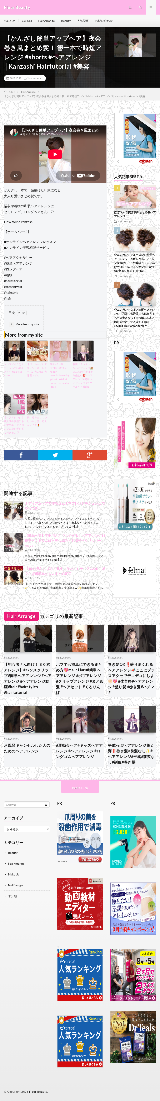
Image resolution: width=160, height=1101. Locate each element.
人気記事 (83, 20)
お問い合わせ (104, 20)
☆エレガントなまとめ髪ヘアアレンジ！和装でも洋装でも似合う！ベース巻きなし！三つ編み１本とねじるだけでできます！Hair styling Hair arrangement (134, 317)
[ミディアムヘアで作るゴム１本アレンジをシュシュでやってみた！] (13, 510)
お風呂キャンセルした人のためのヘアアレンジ (27, 748)
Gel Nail (27, 20)
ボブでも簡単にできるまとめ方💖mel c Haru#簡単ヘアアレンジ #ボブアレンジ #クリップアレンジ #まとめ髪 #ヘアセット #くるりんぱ (80, 678)
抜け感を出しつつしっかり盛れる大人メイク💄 (37, 421)
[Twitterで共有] (55, 455)
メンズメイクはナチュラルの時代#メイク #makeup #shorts (14, 370)
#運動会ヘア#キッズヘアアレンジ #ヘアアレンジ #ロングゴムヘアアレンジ (79, 751)
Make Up (9, 20)
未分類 (12, 896)
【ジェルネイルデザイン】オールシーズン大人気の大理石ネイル (37, 370)
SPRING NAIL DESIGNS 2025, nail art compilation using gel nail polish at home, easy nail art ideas (60, 375)
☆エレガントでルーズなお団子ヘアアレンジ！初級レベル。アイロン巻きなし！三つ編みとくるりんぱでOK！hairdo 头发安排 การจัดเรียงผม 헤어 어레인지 (134, 263)
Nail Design (15, 885)
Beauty (66, 20)
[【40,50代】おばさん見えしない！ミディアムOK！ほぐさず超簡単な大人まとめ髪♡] (13, 575)
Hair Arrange (46, 20)
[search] (46, 805)
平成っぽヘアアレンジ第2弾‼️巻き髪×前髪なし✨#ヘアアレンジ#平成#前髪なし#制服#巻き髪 (131, 753)
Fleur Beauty (38, 1091)
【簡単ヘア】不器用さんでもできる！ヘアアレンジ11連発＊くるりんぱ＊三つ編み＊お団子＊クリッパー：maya (65, 540)
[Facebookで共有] (21, 455)
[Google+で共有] (89, 455)
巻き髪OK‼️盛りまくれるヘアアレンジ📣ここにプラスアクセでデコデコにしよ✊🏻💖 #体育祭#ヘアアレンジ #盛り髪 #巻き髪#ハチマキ (131, 678)
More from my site (25, 324)
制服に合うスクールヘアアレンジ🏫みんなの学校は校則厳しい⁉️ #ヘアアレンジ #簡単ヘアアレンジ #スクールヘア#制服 (83, 375)
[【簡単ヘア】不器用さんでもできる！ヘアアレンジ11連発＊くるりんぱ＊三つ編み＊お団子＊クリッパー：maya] (13, 542)
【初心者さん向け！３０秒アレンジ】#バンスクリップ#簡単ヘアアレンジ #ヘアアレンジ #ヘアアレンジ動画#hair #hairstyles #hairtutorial (27, 678)
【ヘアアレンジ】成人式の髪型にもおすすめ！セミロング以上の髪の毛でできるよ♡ (14, 425)
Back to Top (80, 788)
